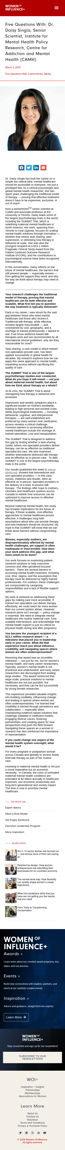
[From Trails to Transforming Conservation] (38, 916)
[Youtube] (44, 1133)
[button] (56, 7)
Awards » (13, 953)
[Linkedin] (38, 1133)
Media (47, 74)
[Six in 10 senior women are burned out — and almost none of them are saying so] (38, 860)
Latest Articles (35, 74)
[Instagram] (32, 1133)
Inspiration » (16, 998)
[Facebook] (26, 1133)
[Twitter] (20, 1133)
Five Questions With (16, 74)
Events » (12, 976)
